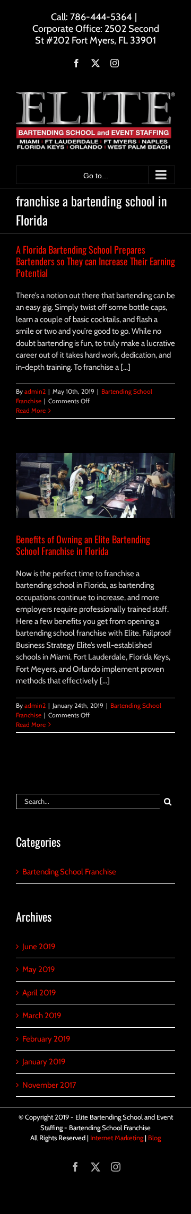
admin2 (35, 391)
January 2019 (44, 1061)
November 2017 (49, 1085)
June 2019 (39, 946)
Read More (31, 410)
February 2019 (46, 1039)
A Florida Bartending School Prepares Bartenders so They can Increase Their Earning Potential (95, 261)
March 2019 (42, 1015)
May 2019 (38, 969)
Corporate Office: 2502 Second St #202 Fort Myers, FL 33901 (95, 34)
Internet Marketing (116, 1137)
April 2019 (39, 993)
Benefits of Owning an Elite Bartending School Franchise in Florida (83, 545)
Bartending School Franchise (69, 872)
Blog (154, 1137)
